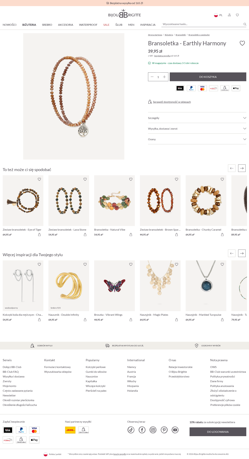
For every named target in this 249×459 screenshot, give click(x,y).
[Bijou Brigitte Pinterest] (164, 430)
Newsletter (9, 395)
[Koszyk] (245, 15)
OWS (213, 366)
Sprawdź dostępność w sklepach (172, 101)
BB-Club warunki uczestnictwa (228, 371)
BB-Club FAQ (11, 371)
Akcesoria (65, 24)
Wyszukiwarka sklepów (57, 371)
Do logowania (218, 431)
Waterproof (88, 24)
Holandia (132, 390)
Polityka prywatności (222, 376)
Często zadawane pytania (18, 390)
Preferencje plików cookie (225, 404)
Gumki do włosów (96, 371)
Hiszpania (133, 385)
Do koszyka (208, 76)
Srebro (47, 24)
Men (131, 24)
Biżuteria (29, 24)
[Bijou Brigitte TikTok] (131, 430)
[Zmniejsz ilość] (152, 76)
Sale (106, 24)
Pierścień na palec (96, 390)
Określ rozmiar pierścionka (18, 400)
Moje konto (9, 385)
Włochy (131, 381)
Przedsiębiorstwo (179, 376)
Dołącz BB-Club (12, 366)
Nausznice (92, 376)
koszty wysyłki (119, 454)
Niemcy (131, 366)
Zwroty (7, 381)
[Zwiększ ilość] (164, 76)
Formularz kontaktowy (57, 366)
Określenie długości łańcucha (20, 404)
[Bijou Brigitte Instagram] (153, 430)
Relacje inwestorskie (180, 366)
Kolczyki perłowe (96, 366)
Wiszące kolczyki (95, 385)
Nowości (9, 24)
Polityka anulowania (222, 385)
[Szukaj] (245, 24)
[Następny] (242, 168)
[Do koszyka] (39, 234)
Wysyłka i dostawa (13, 376)
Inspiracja (147, 24)
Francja (131, 376)
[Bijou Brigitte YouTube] (175, 430)
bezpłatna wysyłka (162, 55)
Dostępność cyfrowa (222, 400)
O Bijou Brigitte (178, 371)
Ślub (118, 24)
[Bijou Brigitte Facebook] (142, 430)
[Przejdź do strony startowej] (124, 13)
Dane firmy (216, 381)
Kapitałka (91, 381)
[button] (229, 15)
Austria (131, 371)
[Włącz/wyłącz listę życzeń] (242, 43)
